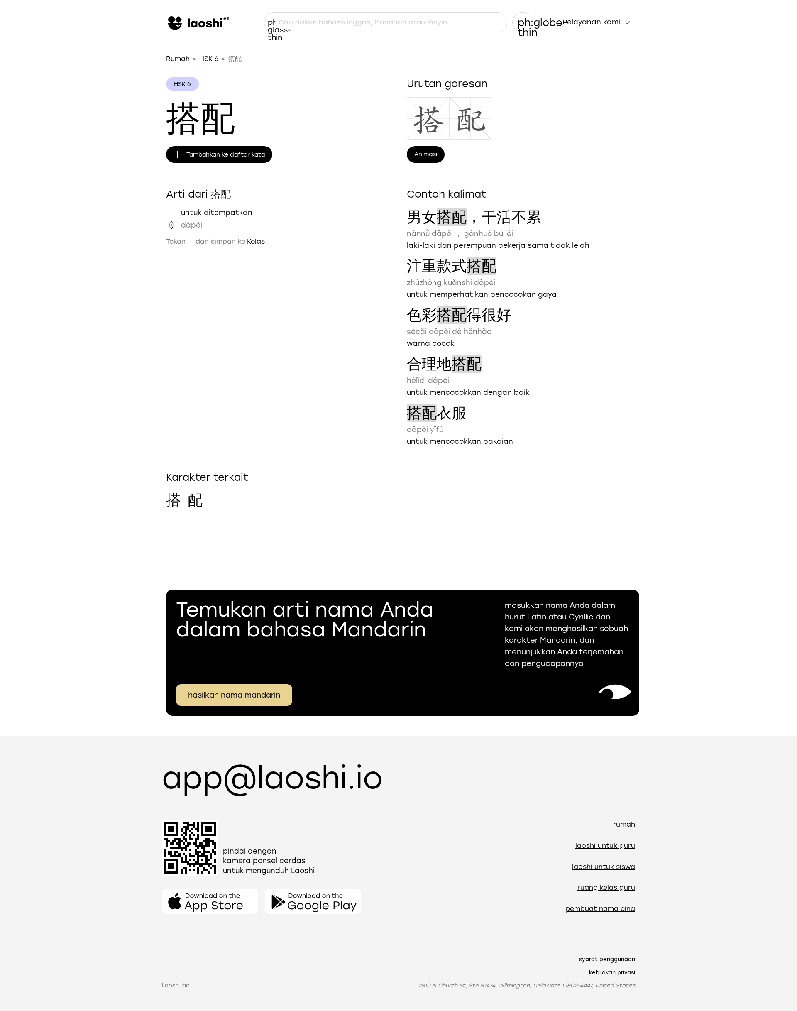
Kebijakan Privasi (612, 972)
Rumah (178, 59)
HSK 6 (209, 59)
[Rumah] (197, 22)
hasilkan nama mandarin (234, 695)
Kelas (256, 241)
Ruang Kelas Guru (606, 887)
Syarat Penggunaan (607, 959)
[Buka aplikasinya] (210, 901)
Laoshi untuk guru (605, 845)
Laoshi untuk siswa (603, 867)
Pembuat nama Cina (600, 909)
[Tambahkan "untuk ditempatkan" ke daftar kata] (171, 213)
